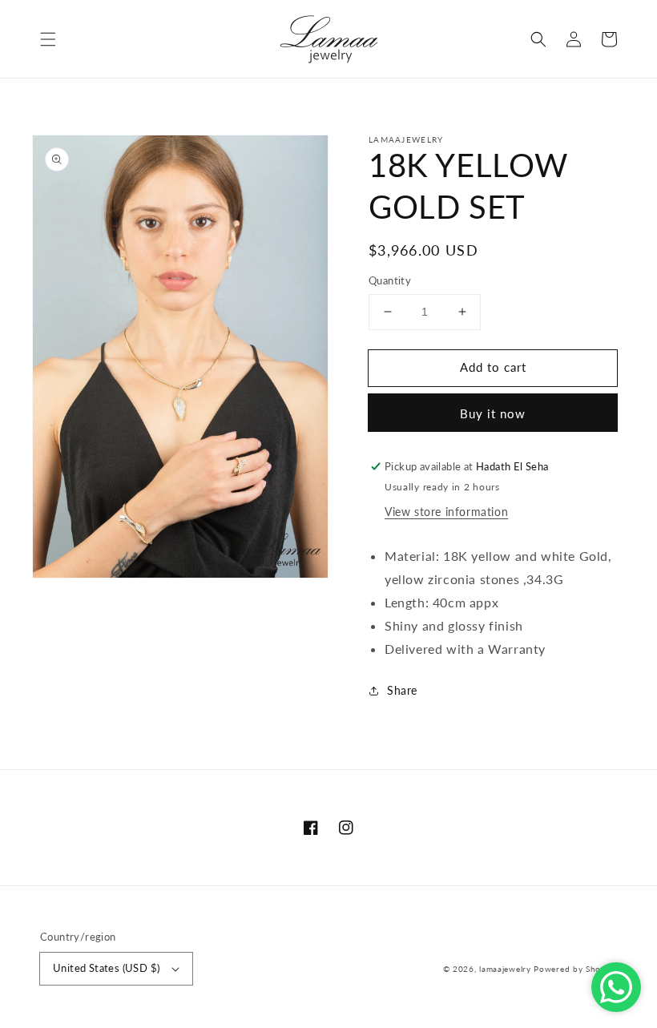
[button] (48, 39)
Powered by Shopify (575, 969)
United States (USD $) (106, 967)
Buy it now (493, 413)
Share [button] (402, 690)
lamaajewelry (504, 969)
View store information (446, 511)
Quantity (390, 280)
